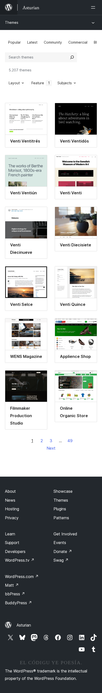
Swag (61, 560)
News (10, 500)
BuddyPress (18, 602)
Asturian (24, 625)
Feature (40, 83)
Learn (10, 533)
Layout (14, 83)
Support (12, 542)
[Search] (72, 57)
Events (59, 542)
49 (70, 440)
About (10, 491)
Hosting (12, 508)
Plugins (59, 508)
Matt (12, 585)
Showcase (63, 491)
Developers (15, 551)
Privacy (12, 517)
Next (51, 448)
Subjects (64, 83)
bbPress (15, 593)
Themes (11, 22)
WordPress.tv (19, 560)
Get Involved (65, 533)
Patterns (61, 517)
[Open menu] (94, 7)
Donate (62, 551)
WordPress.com (22, 576)
